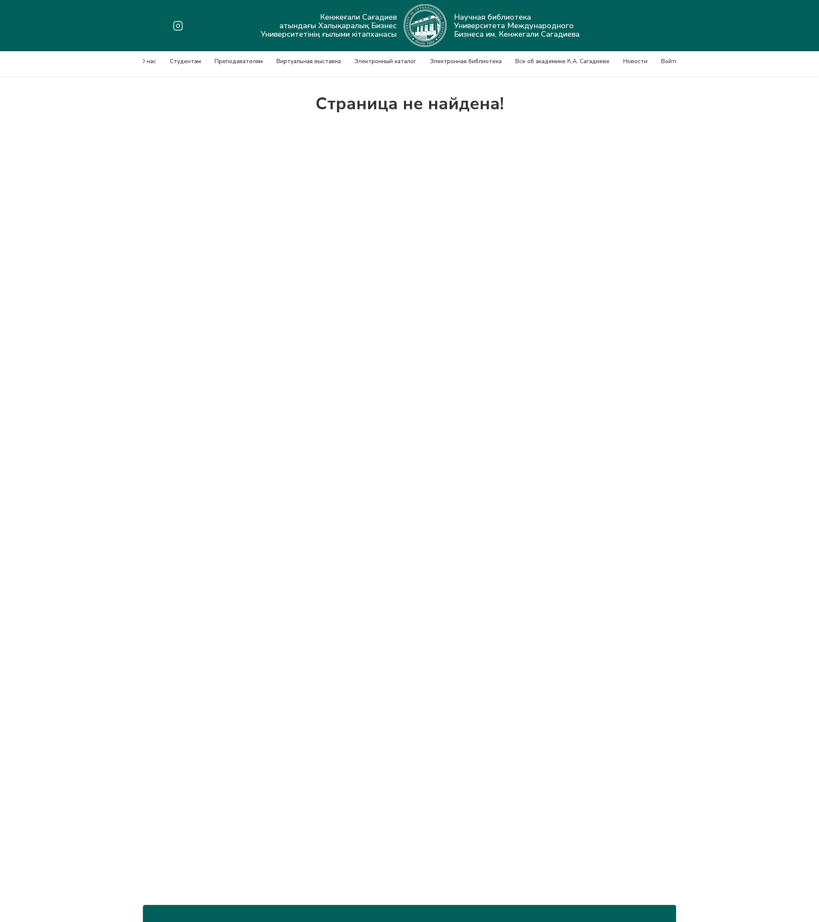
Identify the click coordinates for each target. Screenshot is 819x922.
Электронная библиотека (466, 61)
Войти (670, 61)
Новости (635, 61)
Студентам (185, 61)
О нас (148, 61)
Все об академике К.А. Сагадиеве (562, 61)
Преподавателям (239, 61)
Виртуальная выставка (308, 61)
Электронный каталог (385, 61)
